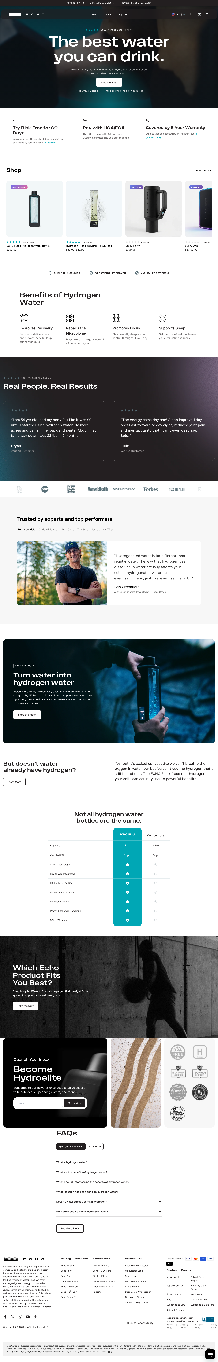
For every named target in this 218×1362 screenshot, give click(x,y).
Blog (168, 1299)
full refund (50, 142)
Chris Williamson (49, 529)
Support (122, 14)
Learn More (14, 782)
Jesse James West (102, 529)
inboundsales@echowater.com (182, 1321)
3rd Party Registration (137, 1302)
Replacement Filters (104, 1281)
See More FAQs (70, 1228)
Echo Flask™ (67, 1265)
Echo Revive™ (68, 1297)
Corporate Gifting (134, 1297)
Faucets (97, 1291)
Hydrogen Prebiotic (71, 1281)
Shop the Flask (109, 82)
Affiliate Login (132, 1286)
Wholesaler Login (134, 1270)
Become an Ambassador (138, 1291)
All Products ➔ (203, 170)
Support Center (174, 1285)
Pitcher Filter (100, 1276)
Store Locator (132, 1276)
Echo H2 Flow (69, 1291)
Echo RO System (102, 1270)
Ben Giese (68, 529)
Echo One (66, 1276)
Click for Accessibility (140, 1323)
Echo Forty (66, 1270)
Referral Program (175, 1310)
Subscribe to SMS (175, 1304)
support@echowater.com (179, 1317)
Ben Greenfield (27, 529)
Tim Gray (82, 529)
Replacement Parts (103, 1286)
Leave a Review (199, 1299)
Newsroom (196, 1294)
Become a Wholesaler (136, 1265)
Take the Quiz (25, 1005)
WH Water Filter (101, 1265)
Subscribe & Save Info (202, 1304)
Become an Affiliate (135, 1281)
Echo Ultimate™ (69, 1286)
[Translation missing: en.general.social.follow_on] (5, 1317)
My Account (172, 1277)
